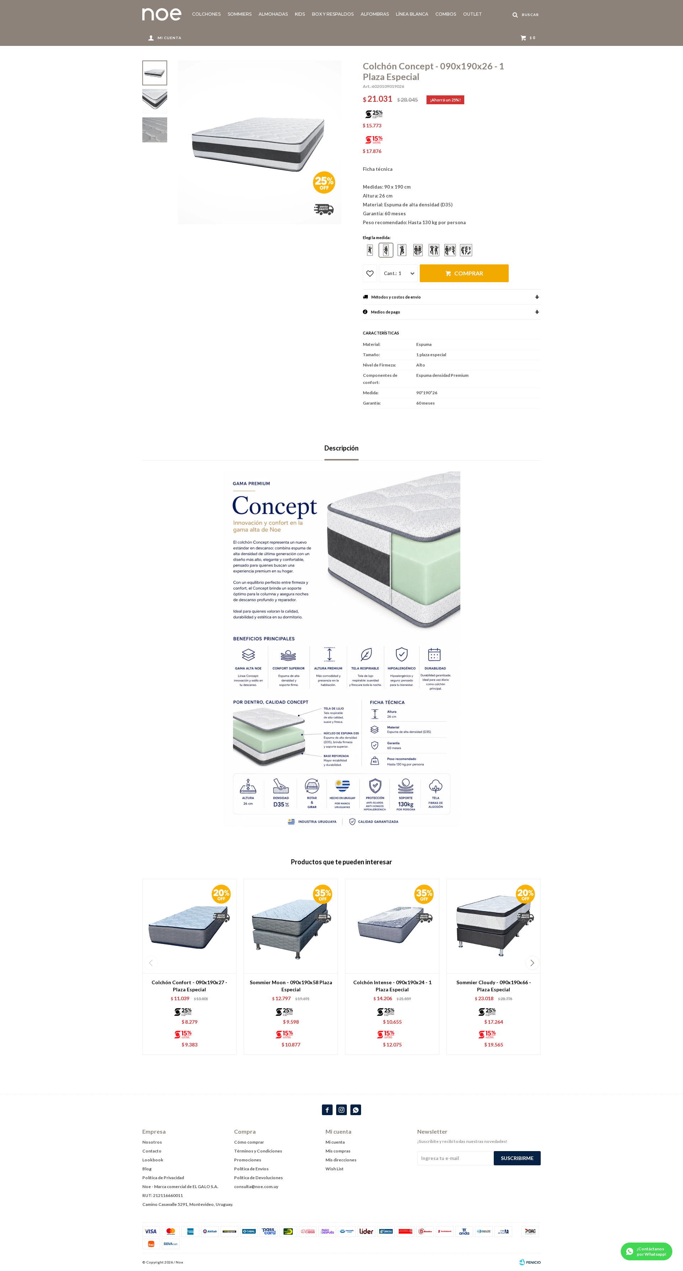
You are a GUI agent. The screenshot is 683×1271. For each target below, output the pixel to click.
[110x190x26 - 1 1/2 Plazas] (402, 250)
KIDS (300, 14)
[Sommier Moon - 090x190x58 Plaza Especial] (291, 926)
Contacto (152, 1151)
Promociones (247, 1159)
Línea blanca (412, 14)
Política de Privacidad (163, 1177)
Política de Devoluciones (258, 1177)
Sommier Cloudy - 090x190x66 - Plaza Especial (493, 985)
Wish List (334, 1168)
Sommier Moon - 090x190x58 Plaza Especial (291, 985)
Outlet (472, 14)
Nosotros (152, 1142)
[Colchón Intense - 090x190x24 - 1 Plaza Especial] (392, 926)
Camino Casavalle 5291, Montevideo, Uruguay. (187, 1204)
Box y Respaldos (333, 14)
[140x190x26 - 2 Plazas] (418, 250)
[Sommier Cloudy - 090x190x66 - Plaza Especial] (493, 926)
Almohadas (273, 14)
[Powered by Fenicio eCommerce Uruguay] (530, 1262)
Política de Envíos (251, 1168)
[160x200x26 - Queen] (434, 250)
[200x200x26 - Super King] (466, 250)
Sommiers (240, 14)
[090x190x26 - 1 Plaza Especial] (386, 250)
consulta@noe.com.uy (256, 1186)
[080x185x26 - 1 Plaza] (370, 250)
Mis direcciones (340, 1159)
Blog (147, 1168)
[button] (532, 963)
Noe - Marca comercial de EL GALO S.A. (180, 1186)
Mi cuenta (335, 1142)
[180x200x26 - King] (450, 250)
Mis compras (337, 1151)
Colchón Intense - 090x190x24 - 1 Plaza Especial (392, 985)
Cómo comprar (249, 1142)
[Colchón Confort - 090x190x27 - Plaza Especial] (189, 926)
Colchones (206, 14)
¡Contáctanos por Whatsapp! (651, 1251)
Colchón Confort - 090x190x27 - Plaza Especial (189, 985)
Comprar (468, 273)
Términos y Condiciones (258, 1151)
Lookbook (152, 1159)
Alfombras (375, 14)
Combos (445, 14)
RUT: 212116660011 (162, 1195)
